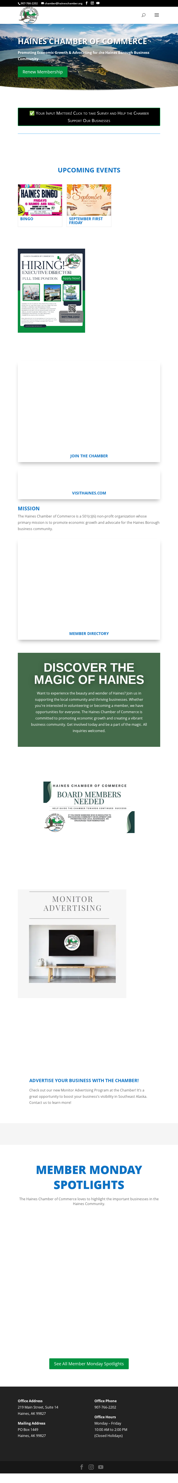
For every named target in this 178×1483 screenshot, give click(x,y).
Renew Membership (43, 72)
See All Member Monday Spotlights (89, 1364)
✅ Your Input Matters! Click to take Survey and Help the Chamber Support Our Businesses (89, 116)
